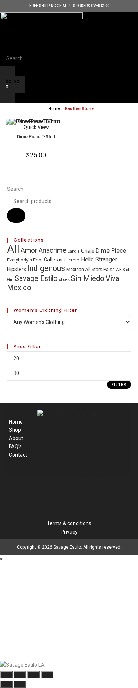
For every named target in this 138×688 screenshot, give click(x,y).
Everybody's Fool (25, 260)
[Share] (33, 674)
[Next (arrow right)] (20, 684)
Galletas (53, 260)
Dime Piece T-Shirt (36, 136)
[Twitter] (89, 468)
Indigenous (46, 268)
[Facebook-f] (49, 468)
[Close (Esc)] (47, 674)
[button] (69, 47)
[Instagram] (69, 468)
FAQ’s (15, 446)
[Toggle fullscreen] (20, 674)
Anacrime (52, 250)
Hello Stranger (99, 259)
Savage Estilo (36, 278)
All (13, 249)
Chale (88, 250)
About (16, 438)
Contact (18, 455)
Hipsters (16, 269)
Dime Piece (111, 250)
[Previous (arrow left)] (6, 684)
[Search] (16, 215)
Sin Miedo (88, 278)
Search (15, 189)
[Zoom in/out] (6, 674)
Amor (29, 250)
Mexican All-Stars (84, 269)
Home (53, 108)
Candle (73, 251)
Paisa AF (112, 269)
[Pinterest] (109, 468)
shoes (64, 279)
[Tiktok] (29, 468)
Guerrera (72, 260)
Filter (119, 384)
